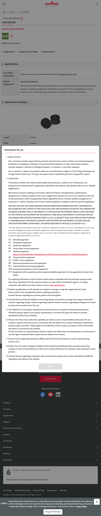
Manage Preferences (53, 512)
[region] (50, 507)
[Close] (97, 502)
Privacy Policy (81, 506)
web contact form (57, 285)
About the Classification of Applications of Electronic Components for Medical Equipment (50, 255)
